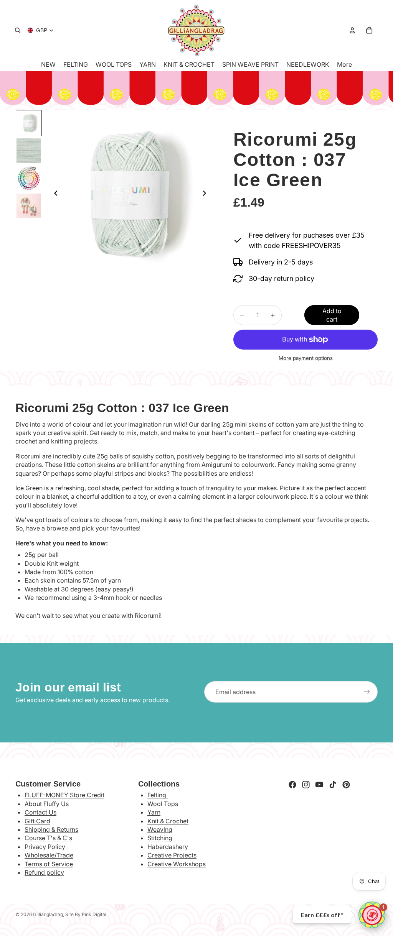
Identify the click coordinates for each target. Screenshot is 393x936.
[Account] (352, 30)
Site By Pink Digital (85, 914)
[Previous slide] (53, 194)
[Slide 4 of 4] (29, 206)
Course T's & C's (48, 838)
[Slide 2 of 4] (29, 150)
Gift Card (37, 821)
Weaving (159, 829)
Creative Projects (171, 855)
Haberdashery (167, 847)
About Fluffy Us (47, 804)
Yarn (153, 812)
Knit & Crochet (167, 821)
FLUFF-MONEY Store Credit (64, 795)
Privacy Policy (45, 847)
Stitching (159, 838)
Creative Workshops (176, 864)
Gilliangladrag (48, 914)
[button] (371, 915)
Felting (157, 795)
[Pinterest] (346, 784)
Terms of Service (49, 864)
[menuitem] (344, 64)
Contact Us (40, 812)
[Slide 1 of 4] (29, 123)
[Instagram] (305, 784)
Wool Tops (162, 804)
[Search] (17, 30)
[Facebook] (292, 784)
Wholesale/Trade (49, 855)
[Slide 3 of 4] (29, 178)
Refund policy (44, 872)
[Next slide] (206, 194)
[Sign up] (367, 692)
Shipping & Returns (51, 829)
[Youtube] (319, 784)
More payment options (306, 358)
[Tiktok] (332, 784)
